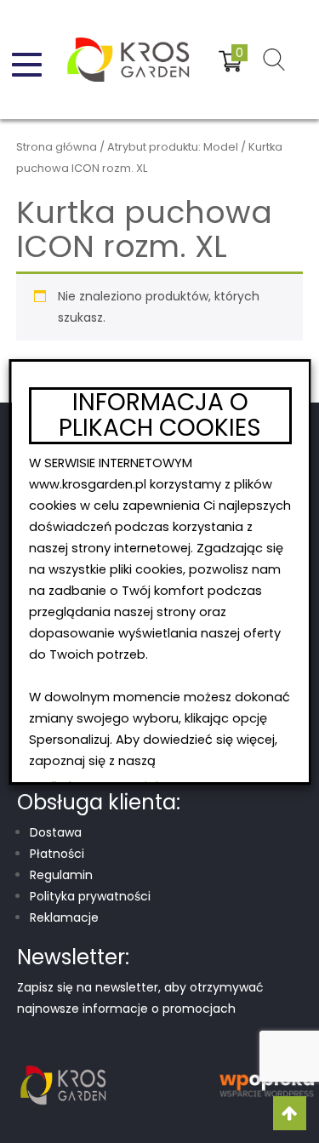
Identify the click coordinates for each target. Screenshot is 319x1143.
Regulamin (61, 874)
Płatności (57, 853)
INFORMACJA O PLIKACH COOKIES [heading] (160, 416)
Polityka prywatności (90, 896)
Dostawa (56, 832)
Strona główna (56, 147)
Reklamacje (64, 917)
